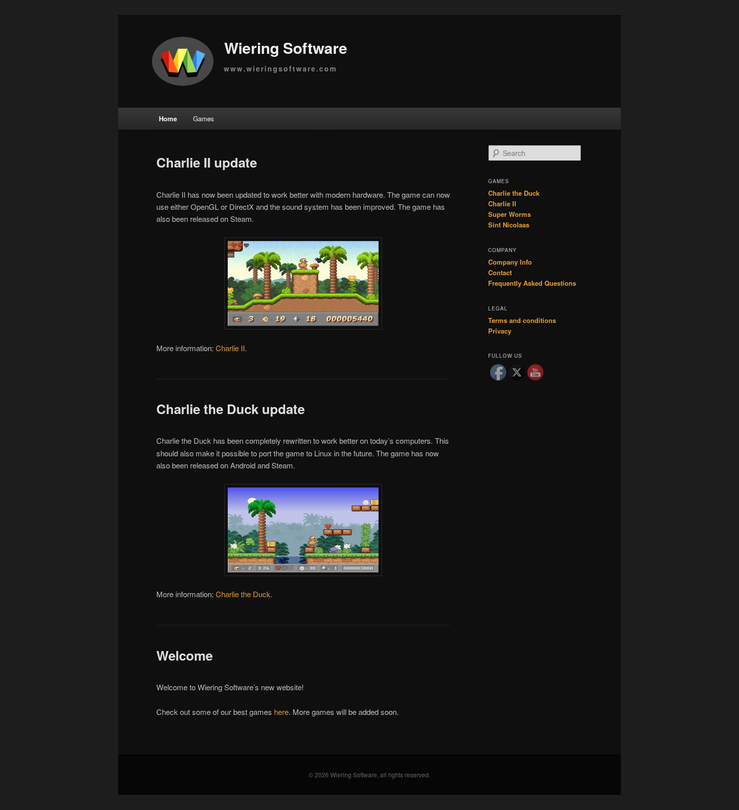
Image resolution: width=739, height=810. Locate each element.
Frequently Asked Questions (532, 283)
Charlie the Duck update (230, 408)
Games (203, 118)
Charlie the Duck (243, 594)
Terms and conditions (522, 320)
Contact (500, 272)
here (281, 711)
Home (168, 118)
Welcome (184, 655)
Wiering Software (285, 47)
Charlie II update (206, 162)
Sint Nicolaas (508, 224)
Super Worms (509, 214)
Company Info (510, 262)
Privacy (499, 331)
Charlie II (230, 348)
